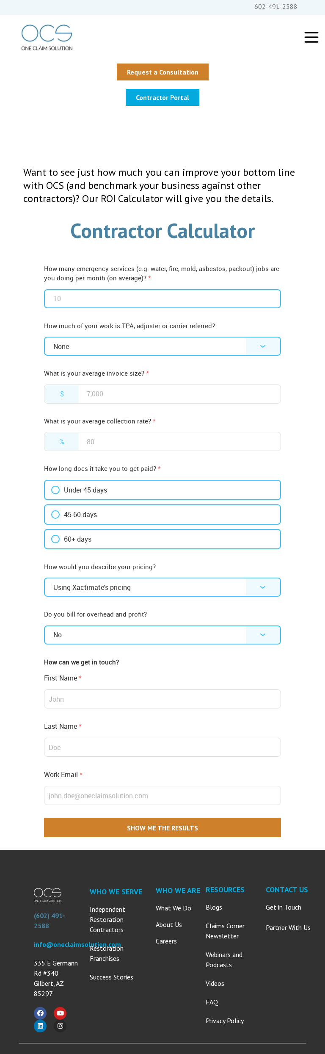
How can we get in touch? (81, 662)
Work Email (63, 774)
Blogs (214, 907)
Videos (215, 983)
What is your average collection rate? (99, 421)
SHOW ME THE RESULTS (162, 828)
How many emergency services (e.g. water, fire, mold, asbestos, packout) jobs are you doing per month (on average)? (161, 273)
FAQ (212, 1002)
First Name (63, 678)
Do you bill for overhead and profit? (95, 614)
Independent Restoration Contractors (107, 919)
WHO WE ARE (178, 890)
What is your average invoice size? (96, 373)
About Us (169, 924)
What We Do (173, 908)
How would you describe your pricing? (100, 566)
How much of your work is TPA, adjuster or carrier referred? (129, 325)
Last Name (63, 726)
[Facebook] (40, 1013)
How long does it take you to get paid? (102, 468)
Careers (166, 941)
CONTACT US (287, 889)
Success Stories (111, 977)
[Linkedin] (40, 1026)
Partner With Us (288, 927)
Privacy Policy (225, 1020)
